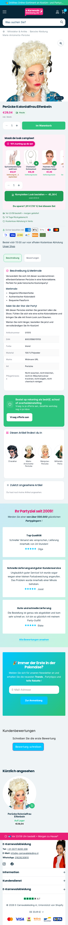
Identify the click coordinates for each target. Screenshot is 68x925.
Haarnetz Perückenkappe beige (49, 168)
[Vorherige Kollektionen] (9, 439)
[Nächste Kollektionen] (9, 471)
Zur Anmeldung (34, 700)
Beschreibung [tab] (12, 258)
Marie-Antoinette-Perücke (16, 35)
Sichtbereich (4, 11)
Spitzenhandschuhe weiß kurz (13, 168)
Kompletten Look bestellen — (36, 196)
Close (34, 872)
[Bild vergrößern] (61, 43)
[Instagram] (4, 863)
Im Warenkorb (43, 125)
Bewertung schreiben (28, 746)
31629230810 (22, 857)
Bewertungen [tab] (32, 258)
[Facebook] (12, 863)
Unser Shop (9, 246)
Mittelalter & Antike (17, 31)
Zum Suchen (61, 22)
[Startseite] (4, 31)
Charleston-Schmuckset (31, 168)
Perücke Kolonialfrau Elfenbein (19, 815)
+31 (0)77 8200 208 (17, 849)
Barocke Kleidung (39, 31)
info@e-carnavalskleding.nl (24, 853)
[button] (17, 126)
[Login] (57, 12)
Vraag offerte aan (19, 417)
